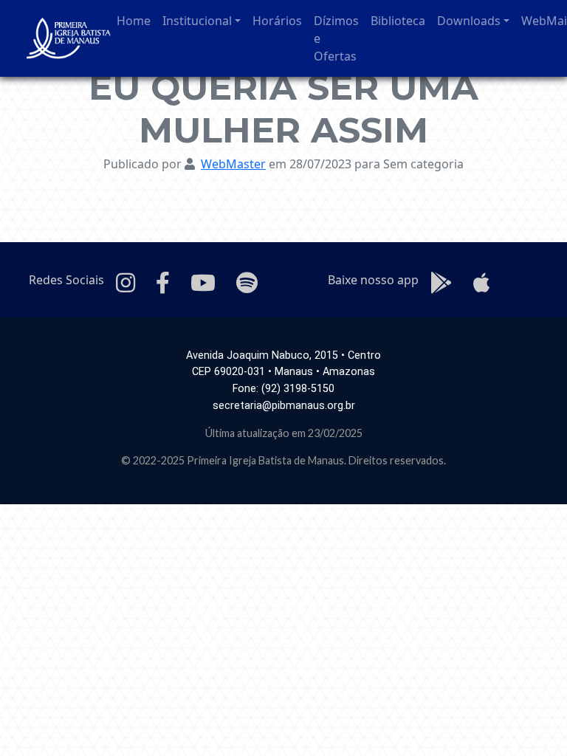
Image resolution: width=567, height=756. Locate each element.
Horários (277, 21)
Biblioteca (398, 21)
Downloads (469, 21)
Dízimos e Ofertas (336, 38)
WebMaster (233, 164)
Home (134, 21)
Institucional (197, 21)
